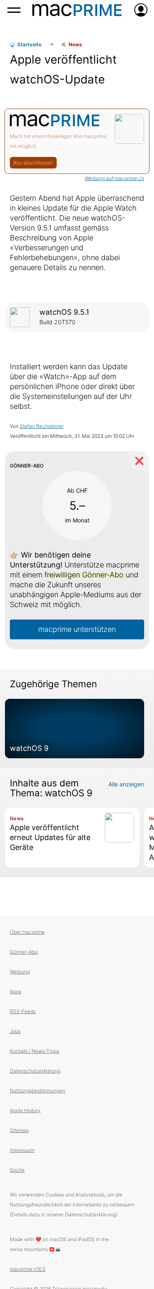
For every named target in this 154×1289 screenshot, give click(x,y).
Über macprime (27, 932)
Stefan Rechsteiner (42, 426)
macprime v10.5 (28, 1269)
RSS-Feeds (23, 1011)
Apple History (25, 1110)
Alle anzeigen (126, 784)
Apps (15, 991)
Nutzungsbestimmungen (37, 1090)
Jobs (15, 1031)
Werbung (20, 972)
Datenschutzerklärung (35, 1071)
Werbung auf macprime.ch (114, 178)
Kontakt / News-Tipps (34, 1051)
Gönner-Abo (24, 952)
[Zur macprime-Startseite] (77, 10)
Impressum (22, 1150)
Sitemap (19, 1130)
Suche (17, 1170)
